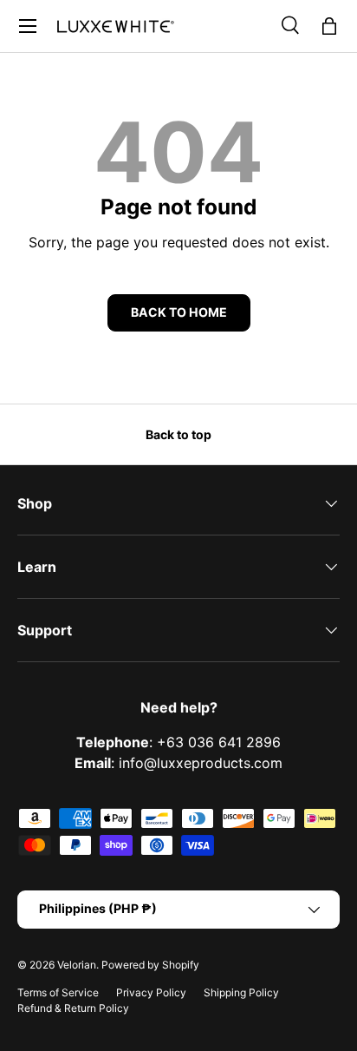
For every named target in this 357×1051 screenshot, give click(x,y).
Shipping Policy (241, 992)
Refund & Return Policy (73, 1008)
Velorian (76, 964)
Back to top (178, 434)
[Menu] (28, 26)
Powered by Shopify (150, 964)
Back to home (179, 312)
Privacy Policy (151, 992)
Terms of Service (58, 992)
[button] (329, 26)
